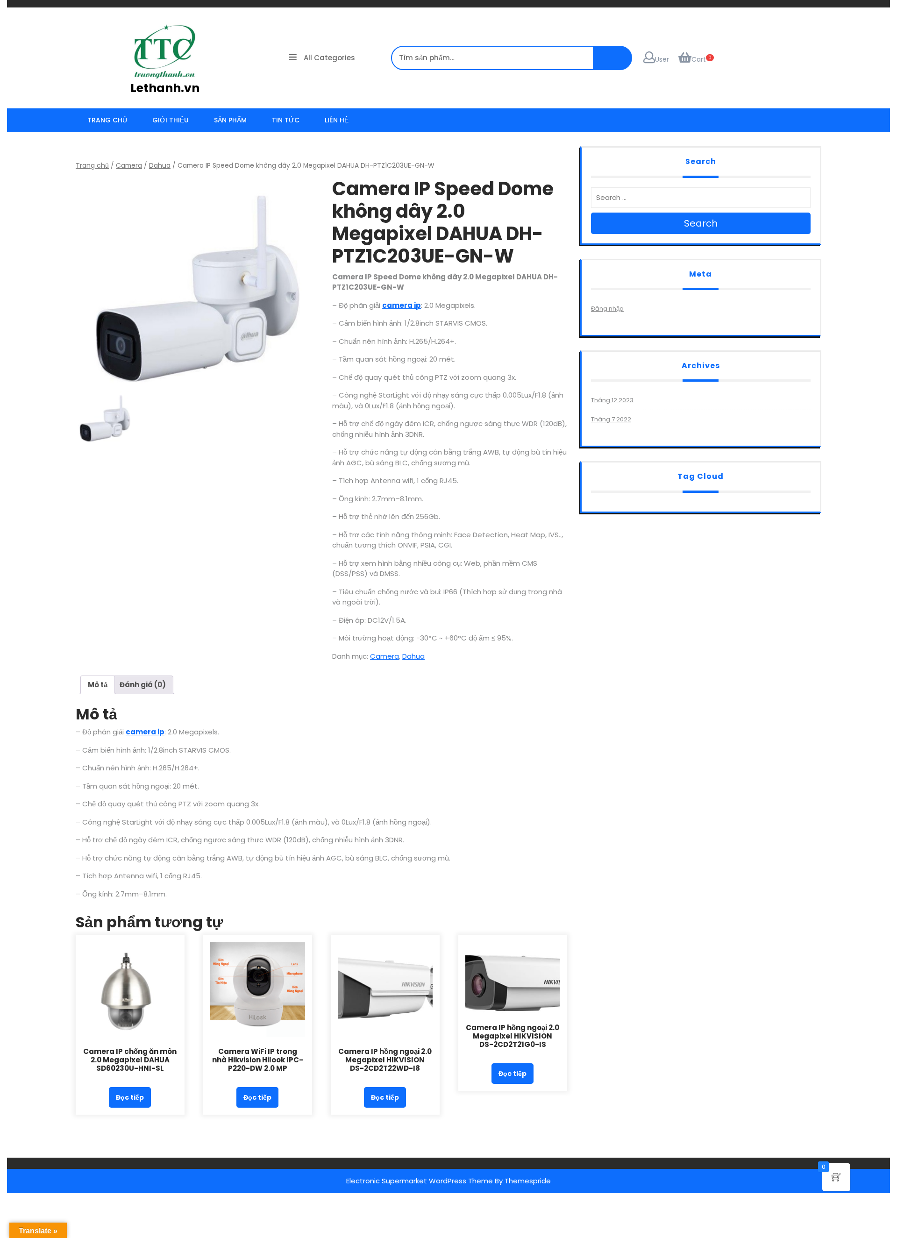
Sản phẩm (230, 120)
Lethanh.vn (164, 88)
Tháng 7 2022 (611, 419)
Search (701, 223)
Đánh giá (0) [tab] (143, 685)
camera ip (401, 305)
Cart (698, 59)
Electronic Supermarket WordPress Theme (419, 1181)
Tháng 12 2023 (612, 400)
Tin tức (285, 120)
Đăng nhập (607, 308)
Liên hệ (337, 120)
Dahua (160, 165)
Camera (129, 165)
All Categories (329, 58)
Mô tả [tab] (97, 685)
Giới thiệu (170, 120)
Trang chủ (107, 120)
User (662, 59)
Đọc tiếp (130, 1097)
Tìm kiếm (878, 16)
